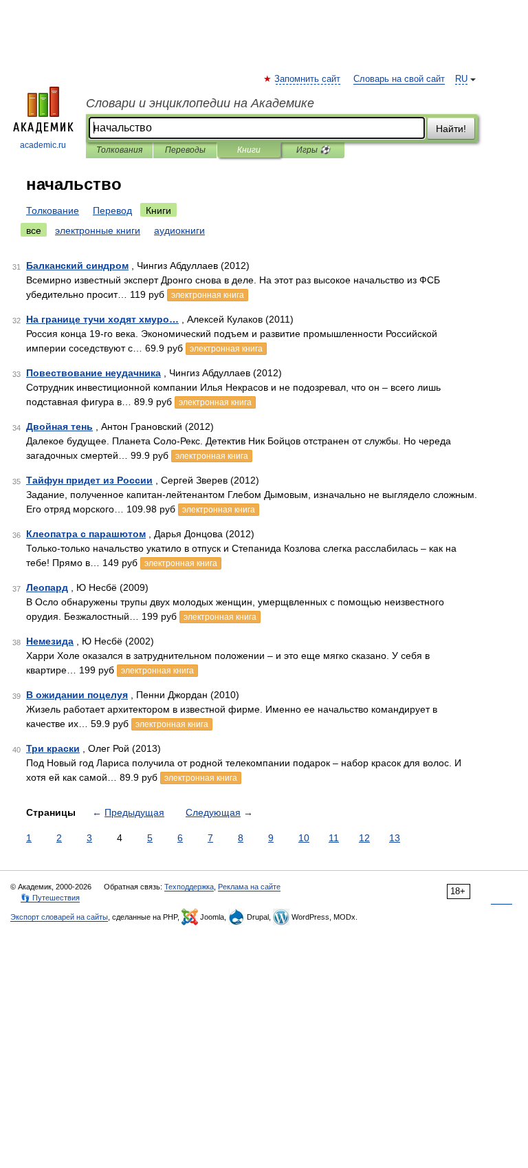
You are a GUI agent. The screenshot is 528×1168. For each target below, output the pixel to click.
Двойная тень (59, 426)
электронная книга (207, 295)
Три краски (53, 748)
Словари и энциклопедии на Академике (200, 103)
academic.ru (43, 145)
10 (303, 837)
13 (394, 837)
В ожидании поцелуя (77, 694)
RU (461, 79)
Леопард (47, 587)
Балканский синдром (77, 265)
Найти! (451, 128)
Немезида (50, 641)
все (33, 230)
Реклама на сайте (249, 887)
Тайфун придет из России (89, 480)
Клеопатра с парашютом (86, 533)
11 (334, 837)
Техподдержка (189, 887)
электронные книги (97, 230)
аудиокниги (179, 230)
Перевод (112, 210)
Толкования (119, 150)
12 (364, 837)
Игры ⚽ (313, 150)
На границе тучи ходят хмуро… (102, 319)
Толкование (52, 210)
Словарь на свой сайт (399, 79)
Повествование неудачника (93, 372)
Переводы (185, 150)
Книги (249, 150)
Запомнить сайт (308, 79)
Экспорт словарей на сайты (59, 917)
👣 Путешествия (50, 898)
